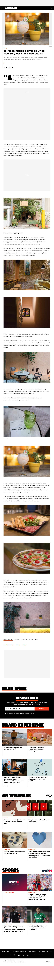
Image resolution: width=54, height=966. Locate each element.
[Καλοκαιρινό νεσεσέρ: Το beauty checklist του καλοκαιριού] (39, 737)
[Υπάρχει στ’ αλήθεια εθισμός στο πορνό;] (39, 808)
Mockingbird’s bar (8, 639)
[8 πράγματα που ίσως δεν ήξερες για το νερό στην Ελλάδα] (39, 767)
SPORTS (10, 870)
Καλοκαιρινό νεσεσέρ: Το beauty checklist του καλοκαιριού (37, 749)
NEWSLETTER (39, 955)
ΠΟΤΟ (5, 48)
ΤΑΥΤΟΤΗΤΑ (15, 951)
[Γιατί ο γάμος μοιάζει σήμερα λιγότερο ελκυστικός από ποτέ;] (14, 808)
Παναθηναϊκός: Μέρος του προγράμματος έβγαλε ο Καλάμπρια (37, 927)
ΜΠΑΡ (25, 645)
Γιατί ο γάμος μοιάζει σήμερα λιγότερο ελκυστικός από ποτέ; (14, 821)
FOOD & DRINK (9, 645)
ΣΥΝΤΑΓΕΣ (7, 849)
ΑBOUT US (23, 951)
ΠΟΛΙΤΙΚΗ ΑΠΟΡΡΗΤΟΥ (45, 951)
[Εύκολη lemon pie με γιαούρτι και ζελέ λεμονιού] (14, 840)
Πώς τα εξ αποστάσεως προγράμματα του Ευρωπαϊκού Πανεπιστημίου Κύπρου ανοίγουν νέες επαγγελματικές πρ (14, 781)
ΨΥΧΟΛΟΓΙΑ (32, 817)
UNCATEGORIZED (9, 892)
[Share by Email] (12, 67)
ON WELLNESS (16, 796)
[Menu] (2, 8)
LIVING (6, 817)
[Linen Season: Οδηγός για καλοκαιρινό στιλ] (14, 737)
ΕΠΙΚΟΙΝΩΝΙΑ (6, 951)
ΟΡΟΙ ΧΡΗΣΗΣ (32, 951)
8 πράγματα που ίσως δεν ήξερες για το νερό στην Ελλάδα (37, 779)
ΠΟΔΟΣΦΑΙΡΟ (32, 892)
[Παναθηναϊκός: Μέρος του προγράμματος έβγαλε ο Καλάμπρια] (39, 914)
